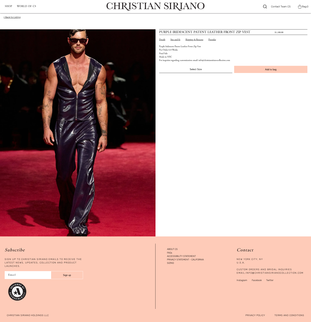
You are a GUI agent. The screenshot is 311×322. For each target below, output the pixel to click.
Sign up (67, 275)
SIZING (170, 263)
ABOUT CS (172, 249)
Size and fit (175, 40)
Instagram (242, 280)
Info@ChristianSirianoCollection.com (274, 272)
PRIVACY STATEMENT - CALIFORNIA (185, 260)
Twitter (269, 280)
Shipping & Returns (194, 40)
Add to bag (270, 69)
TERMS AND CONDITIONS (289, 315)
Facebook (257, 280)
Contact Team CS (280, 6)
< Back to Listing (12, 17)
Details (162, 40)
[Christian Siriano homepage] (155, 7)
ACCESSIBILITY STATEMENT (181, 256)
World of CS (26, 6)
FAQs (169, 253)
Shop (8, 6)
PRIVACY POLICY (255, 315)
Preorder (212, 40)
